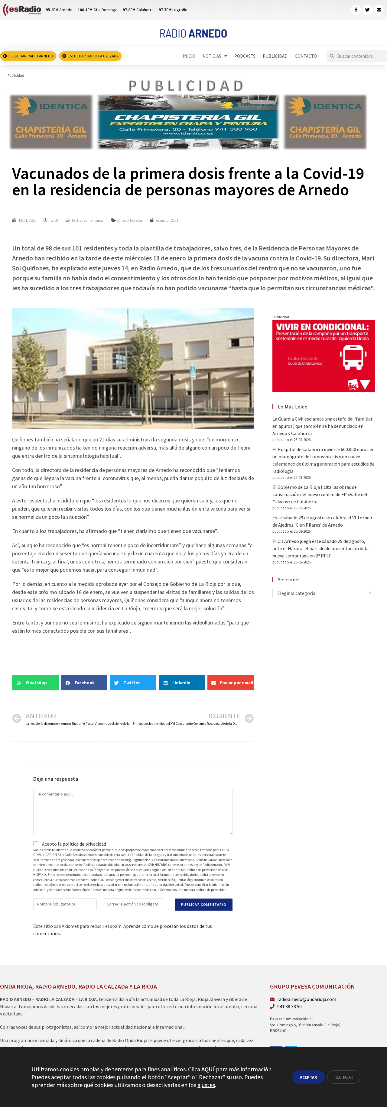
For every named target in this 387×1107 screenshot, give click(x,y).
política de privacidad (84, 844)
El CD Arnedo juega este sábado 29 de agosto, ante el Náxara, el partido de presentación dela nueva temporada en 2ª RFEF (320, 548)
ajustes (206, 1085)
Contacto (306, 56)
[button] (35, 682)
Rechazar (344, 1077)
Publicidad (275, 56)
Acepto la (73, 844)
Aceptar (308, 1077)
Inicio (189, 56)
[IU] (323, 355)
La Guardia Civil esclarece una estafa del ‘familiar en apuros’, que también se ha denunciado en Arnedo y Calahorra (322, 426)
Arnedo (122, 220)
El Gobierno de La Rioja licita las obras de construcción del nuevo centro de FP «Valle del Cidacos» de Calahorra (319, 494)
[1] (188, 114)
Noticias (212, 56)
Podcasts (244, 56)
